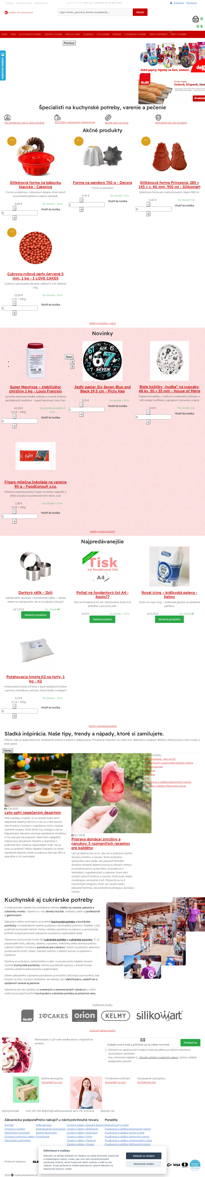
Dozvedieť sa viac (51, 1082)
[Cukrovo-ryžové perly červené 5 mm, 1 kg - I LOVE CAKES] (36, 247)
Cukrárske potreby (135, 34)
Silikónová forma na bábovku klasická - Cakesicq (35, 184)
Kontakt (9, 2)
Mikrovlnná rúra (154, 766)
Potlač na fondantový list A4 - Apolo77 (102, 594)
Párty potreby (178, 34)
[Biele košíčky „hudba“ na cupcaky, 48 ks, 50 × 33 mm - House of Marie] (169, 360)
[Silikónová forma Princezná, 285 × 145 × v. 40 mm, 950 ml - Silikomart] (169, 156)
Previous (69, 43)
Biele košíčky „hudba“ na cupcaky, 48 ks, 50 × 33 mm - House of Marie (169, 388)
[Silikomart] (159, 1015)
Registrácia (191, 2)
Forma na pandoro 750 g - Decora (102, 182)
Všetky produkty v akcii (102, 323)
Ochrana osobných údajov (19, 1136)
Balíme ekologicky (46, 1132)
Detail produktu (102, 619)
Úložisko (88, 34)
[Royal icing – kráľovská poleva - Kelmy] (169, 566)
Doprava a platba (24, 2)
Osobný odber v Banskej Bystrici (86, 1125)
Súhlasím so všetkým (144, 1156)
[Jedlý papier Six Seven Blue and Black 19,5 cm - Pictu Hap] (102, 360)
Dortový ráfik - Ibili (35, 592)
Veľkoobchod (41, 2)
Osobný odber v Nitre (79, 1136)
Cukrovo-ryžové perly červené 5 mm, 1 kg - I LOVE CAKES (35, 276)
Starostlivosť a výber (117, 1125)
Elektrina (150, 774)
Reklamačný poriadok (17, 1132)
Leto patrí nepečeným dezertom (32, 812)
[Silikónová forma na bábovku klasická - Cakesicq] (36, 156)
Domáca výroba (53, 34)
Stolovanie (103, 34)
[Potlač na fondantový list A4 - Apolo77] (102, 566)
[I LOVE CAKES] (53, 1015)
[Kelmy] (115, 1015)
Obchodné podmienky (17, 1140)
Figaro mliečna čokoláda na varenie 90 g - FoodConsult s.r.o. (35, 484)
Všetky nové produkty (102, 531)
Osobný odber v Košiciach (82, 1132)
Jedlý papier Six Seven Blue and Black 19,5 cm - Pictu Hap (102, 389)
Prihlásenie (178, 2)
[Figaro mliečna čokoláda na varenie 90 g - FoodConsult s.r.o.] (36, 456)
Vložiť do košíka (50, 209)
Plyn (147, 778)
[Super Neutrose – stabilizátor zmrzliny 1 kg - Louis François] (36, 360)
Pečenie (117, 34)
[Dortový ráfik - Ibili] (36, 566)
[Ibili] (27, 1015)
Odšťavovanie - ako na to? (160, 758)
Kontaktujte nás (146, 1082)
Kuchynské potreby (30, 34)
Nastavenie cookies (144, 1164)
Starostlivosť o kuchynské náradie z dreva (169, 762)
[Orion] (84, 1015)
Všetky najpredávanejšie (102, 726)
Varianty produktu (36, 615)
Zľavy (5, 34)
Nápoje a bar (72, 34)
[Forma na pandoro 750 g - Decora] (102, 156)
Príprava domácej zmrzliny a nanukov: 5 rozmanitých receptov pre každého (100, 843)
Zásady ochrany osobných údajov (158, 1057)
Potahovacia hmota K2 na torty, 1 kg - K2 (35, 678)
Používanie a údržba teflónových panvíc (128, 1144)
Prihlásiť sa (190, 1042)
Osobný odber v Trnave (80, 1144)
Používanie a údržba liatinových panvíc (127, 1136)
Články (7, 750)
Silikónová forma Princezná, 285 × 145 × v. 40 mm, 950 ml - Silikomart (170, 184)
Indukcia (150, 770)
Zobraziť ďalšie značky (102, 1030)
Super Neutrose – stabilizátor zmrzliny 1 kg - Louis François (35, 389)
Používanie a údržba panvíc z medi (124, 1132)
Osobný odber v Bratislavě (82, 1128)
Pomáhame (42, 1136)
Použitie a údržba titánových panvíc (165, 785)
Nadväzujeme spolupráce (51, 1128)
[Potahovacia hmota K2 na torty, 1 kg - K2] (36, 650)
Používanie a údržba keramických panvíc (168, 782)
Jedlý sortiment (158, 34)
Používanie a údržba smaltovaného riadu (128, 1140)
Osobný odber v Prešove (81, 1140)
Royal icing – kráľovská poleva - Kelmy (169, 594)
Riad (13, 34)
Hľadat (140, 12)
